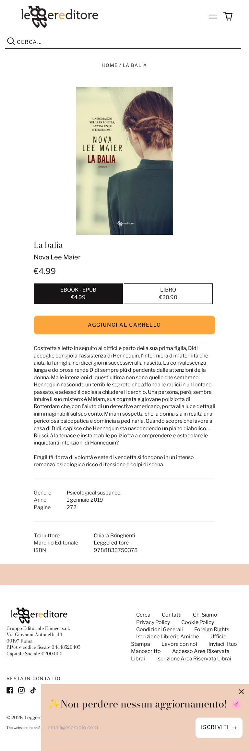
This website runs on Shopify (28, 728)
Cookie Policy (197, 622)
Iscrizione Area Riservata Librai (193, 659)
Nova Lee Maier (57, 257)
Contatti (172, 615)
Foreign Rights (211, 629)
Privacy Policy (153, 622)
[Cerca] (11, 42)
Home (110, 65)
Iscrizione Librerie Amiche (167, 636)
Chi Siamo (205, 615)
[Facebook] (9, 690)
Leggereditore (39, 717)
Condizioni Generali (159, 629)
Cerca (143, 615)
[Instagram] (21, 690)
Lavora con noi (179, 644)
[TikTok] (33, 690)
